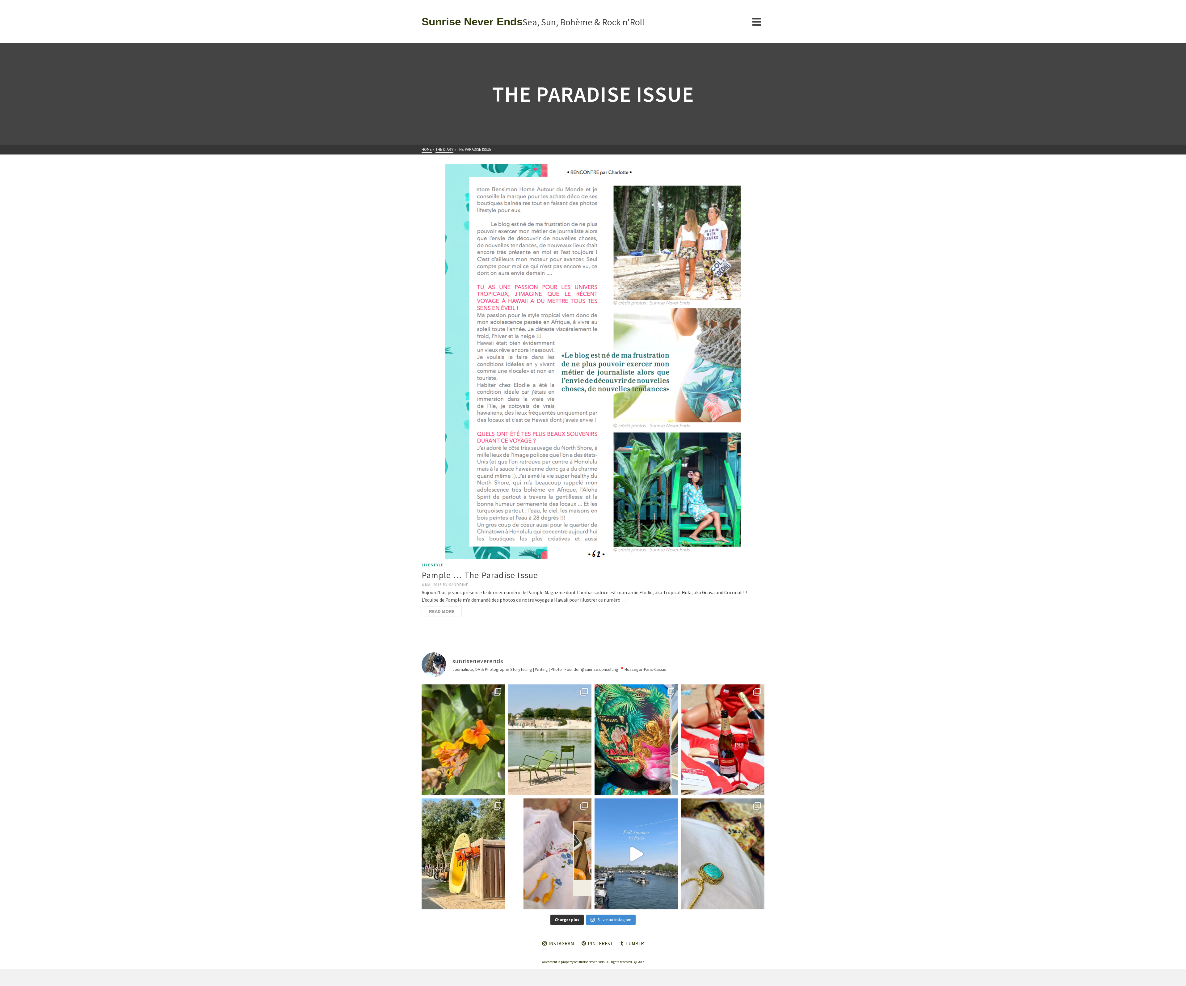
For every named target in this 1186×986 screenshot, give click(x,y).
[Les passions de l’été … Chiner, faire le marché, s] (549, 853)
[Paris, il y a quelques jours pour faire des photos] (549, 739)
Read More (442, 611)
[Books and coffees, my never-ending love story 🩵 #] (722, 853)
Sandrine (459, 584)
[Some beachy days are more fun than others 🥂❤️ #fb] (722, 739)
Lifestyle (433, 565)
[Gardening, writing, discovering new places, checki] (463, 739)
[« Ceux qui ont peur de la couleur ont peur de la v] (636, 739)
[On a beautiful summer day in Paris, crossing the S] (636, 853)
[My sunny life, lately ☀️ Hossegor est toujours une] (463, 853)
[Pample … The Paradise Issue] (593, 361)
